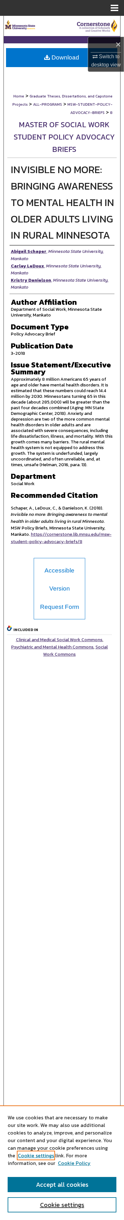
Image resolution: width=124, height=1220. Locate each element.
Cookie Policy (74, 1163)
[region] (62, 1162)
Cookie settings (36, 1155)
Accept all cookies (62, 1184)
